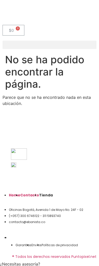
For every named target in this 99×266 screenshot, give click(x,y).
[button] (49, 45)
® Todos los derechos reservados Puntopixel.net (54, 256)
